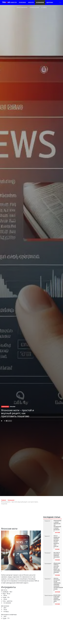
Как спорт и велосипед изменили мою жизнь (57, 555)
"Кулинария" (47, 563)
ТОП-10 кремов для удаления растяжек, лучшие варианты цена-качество (57, 541)
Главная (3, 500)
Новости (13, 2)
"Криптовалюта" (47, 595)
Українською (34, 7)
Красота (31, 2)
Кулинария (40, 2)
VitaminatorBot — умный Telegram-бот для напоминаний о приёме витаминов (57, 525)
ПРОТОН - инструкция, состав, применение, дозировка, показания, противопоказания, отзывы (57, 584)
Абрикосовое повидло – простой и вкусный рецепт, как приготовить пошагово (57, 567)
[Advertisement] (21, 516)
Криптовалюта (22, 7)
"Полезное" (47, 553)
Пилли (6, 2)
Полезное (22, 2)
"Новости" (47, 521)
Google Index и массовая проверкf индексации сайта (57, 598)
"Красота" (47, 536)
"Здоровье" (47, 578)
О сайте (44, 7)
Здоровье (49, 2)
